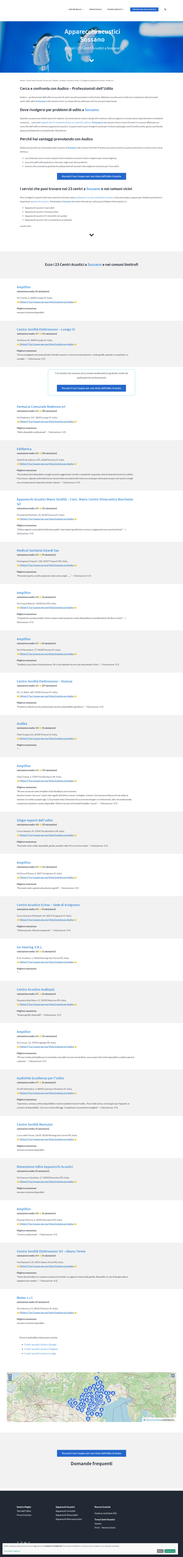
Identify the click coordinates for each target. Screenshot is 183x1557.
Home (22, 80)
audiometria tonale (104, 197)
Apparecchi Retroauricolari (69, 1519)
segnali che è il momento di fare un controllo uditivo (66, 122)
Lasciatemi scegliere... (12, 1551)
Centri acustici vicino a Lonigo (40, 1353)
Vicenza (63, 80)
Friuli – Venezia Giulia (104, 1527)
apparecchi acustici (39, 201)
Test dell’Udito (24, 1511)
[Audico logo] (29, 6)
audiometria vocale (84, 197)
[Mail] (29, 1543)
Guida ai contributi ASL (105, 1513)
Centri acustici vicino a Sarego (40, 1344)
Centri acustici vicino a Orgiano (41, 1348)
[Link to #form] (92, 61)
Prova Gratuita (24, 1515)
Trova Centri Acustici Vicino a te (38, 80)
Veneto (55, 80)
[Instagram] (22, 1543)
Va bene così (170, 1551)
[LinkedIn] (25, 1543)
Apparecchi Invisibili (65, 1511)
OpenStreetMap (154, 1419)
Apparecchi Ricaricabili (67, 1515)
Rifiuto (160, 1551)
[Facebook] (18, 1543)
